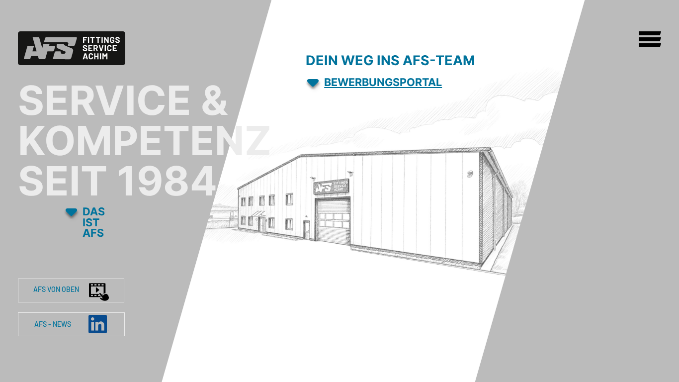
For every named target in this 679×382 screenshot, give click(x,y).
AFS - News (53, 324)
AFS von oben (56, 289)
